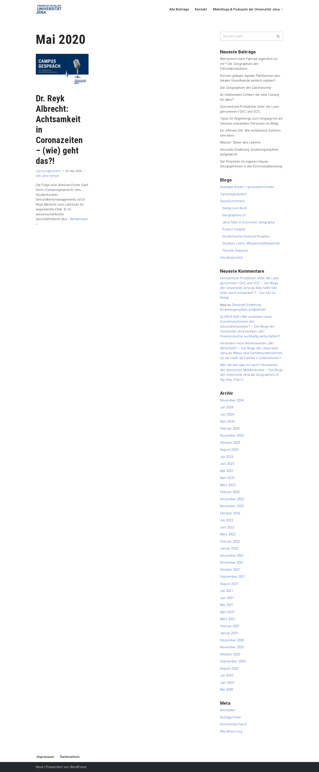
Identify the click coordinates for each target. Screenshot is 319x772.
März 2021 (227, 619)
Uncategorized (231, 257)
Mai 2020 (226, 689)
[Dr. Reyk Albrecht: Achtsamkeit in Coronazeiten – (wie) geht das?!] (62, 71)
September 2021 (232, 577)
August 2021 (229, 584)
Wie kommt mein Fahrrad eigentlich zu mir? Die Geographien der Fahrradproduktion (248, 64)
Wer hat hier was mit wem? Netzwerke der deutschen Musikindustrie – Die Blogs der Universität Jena (251, 370)
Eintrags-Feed (230, 717)
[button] (282, 9)
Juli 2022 (226, 520)
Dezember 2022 (232, 499)
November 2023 (232, 435)
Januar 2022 (229, 548)
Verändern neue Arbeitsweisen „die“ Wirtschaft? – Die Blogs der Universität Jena (249, 348)
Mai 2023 (226, 471)
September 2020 (232, 661)
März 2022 (227, 534)
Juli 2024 (226, 407)
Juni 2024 (227, 414)
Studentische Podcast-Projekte (246, 236)
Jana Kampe (50, 175)
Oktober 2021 (230, 570)
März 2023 (227, 485)
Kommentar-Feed (233, 724)
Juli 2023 (226, 457)
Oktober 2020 (230, 654)
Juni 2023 (227, 464)
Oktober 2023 (230, 443)
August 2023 (229, 450)
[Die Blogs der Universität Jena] (49, 9)
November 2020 (232, 647)
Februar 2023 (230, 492)
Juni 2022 (227, 527)
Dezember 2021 (232, 556)
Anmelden (227, 710)
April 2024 (227, 421)
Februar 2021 (230, 626)
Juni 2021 (227, 598)
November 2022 (232, 506)
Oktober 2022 (230, 513)
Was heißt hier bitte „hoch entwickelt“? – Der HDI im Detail (248, 293)
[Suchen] (278, 36)
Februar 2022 (230, 541)
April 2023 (227, 478)
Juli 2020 (226, 675)
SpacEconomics (232, 201)
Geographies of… (234, 215)
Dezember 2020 (232, 640)
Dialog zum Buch (234, 208)
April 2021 (227, 612)
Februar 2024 (230, 429)
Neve (40, 767)
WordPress (78, 767)
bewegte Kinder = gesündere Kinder (247, 187)
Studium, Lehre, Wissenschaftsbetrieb (251, 243)
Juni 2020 (227, 683)
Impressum (45, 757)
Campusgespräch (48, 171)
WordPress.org (231, 731)
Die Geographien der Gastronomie (245, 88)
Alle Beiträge (179, 9)
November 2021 (232, 562)
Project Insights (233, 229)
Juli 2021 (226, 591)
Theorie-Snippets (235, 250)
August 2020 (229, 668)
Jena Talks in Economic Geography (248, 222)
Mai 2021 (226, 605)
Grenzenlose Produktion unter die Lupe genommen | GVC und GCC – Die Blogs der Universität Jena (249, 283)
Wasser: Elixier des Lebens (240, 142)
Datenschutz (70, 757)
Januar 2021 (229, 633)
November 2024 (232, 400)
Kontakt (201, 9)
